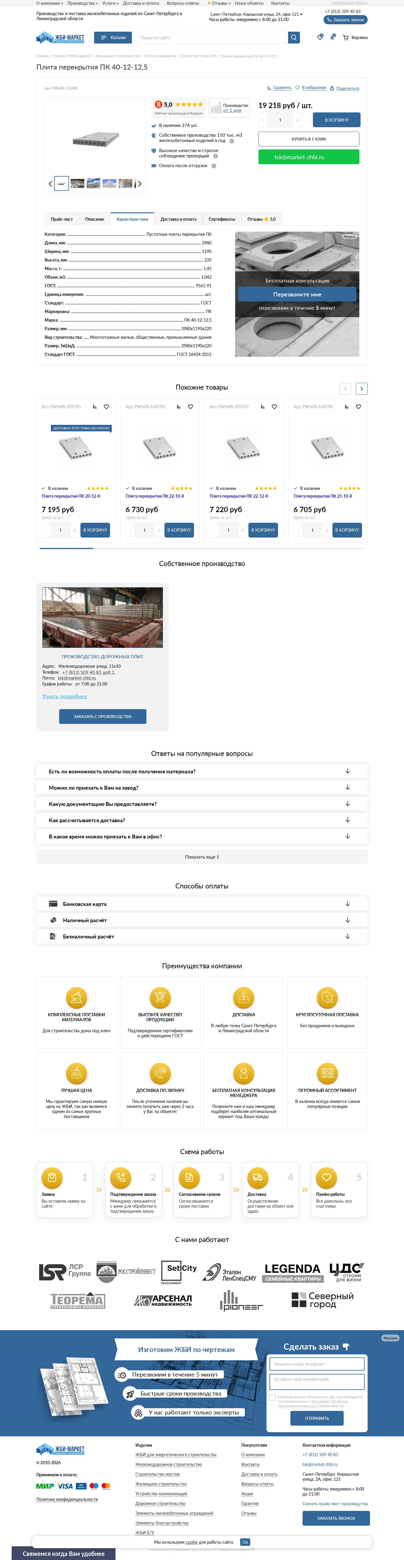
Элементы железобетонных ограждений (174, 1513)
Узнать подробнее (64, 696)
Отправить (317, 1418)
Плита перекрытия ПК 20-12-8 (71, 496)
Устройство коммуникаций (161, 1493)
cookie (192, 1542)
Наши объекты (249, 3)
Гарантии (250, 1503)
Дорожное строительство (160, 1503)
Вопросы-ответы (183, 3)
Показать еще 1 (202, 856)
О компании (48, 3)
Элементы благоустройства (161, 1522)
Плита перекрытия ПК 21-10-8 (323, 496)
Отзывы (219, 3)
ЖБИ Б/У (144, 1532)
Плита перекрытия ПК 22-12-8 (239, 496)
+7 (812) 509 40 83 (343, 11)
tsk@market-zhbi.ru (350, 3)
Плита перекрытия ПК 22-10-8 (155, 496)
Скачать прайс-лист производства (335, 1503)
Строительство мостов (157, 1474)
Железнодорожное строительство (168, 1464)
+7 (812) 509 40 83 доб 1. (89, 672)
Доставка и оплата (141, 3)
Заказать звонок (336, 1518)
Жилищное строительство (161, 1483)
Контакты (280, 3)
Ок (245, 1542)
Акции (247, 1493)
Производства (81, 3)
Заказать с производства (103, 716)
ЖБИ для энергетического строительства (175, 1454)
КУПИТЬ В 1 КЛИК (309, 139)
